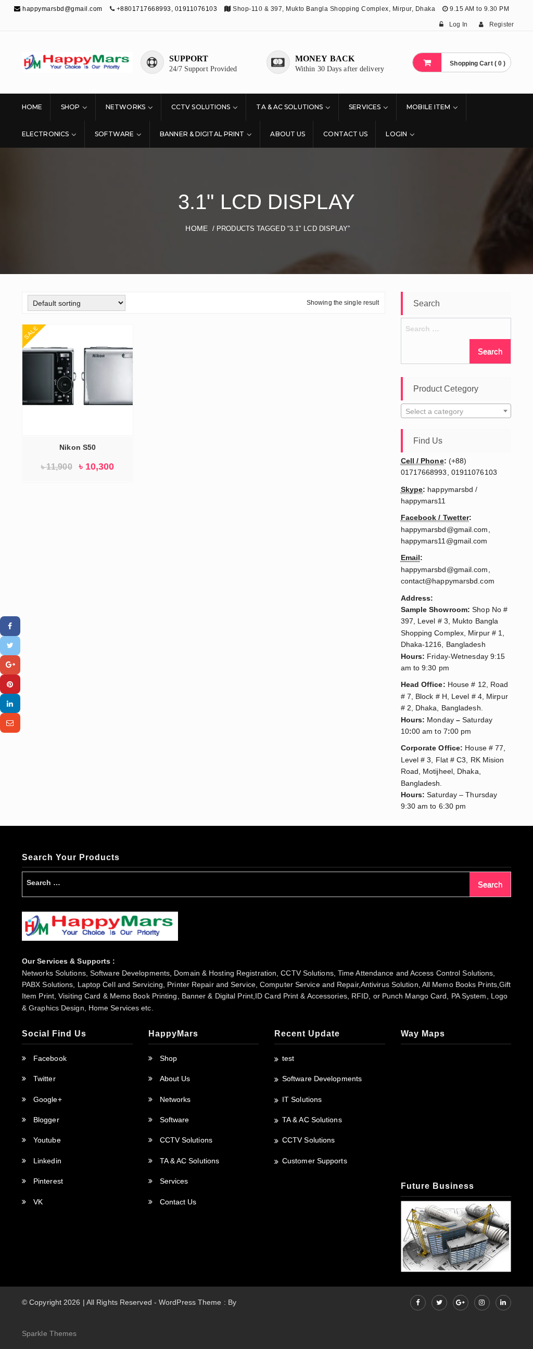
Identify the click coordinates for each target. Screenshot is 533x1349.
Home (32, 107)
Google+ (47, 1099)
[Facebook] (10, 625)
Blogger (46, 1119)
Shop (70, 107)
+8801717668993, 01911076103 (167, 8)
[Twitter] (10, 645)
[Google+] (10, 664)
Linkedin (47, 1161)
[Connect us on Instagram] (482, 1303)
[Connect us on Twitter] (439, 1303)
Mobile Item (428, 107)
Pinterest (48, 1181)
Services (364, 107)
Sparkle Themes (49, 1333)
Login (396, 134)
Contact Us (345, 134)
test (288, 1058)
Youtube (47, 1140)
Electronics (45, 134)
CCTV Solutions (200, 107)
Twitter (44, 1078)
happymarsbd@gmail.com (62, 8)
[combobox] (456, 411)
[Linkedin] (10, 703)
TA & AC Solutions (289, 107)
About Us (287, 134)
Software (114, 134)
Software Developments (322, 1078)
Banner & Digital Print (202, 134)
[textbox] (456, 411)
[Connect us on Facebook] (418, 1303)
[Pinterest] (10, 684)
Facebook (50, 1058)
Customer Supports (314, 1161)
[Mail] (10, 722)
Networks (125, 107)
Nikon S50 (77, 447)
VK (38, 1202)
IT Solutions (302, 1099)
